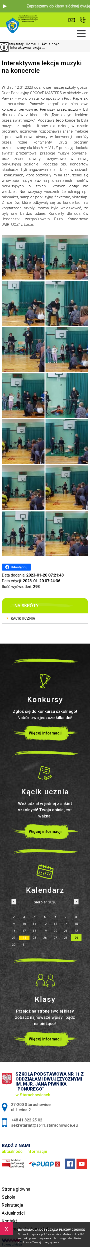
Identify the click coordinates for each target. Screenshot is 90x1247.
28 (66, 938)
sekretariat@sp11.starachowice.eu (72, 20)
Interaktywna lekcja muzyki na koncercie (42, 66)
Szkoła (8, 1197)
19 (45, 931)
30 (14, 945)
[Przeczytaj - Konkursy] (45, 680)
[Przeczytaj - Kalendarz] (45, 871)
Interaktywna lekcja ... (25, 47)
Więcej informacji (45, 733)
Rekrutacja (12, 1205)
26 (45, 938)
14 (66, 924)
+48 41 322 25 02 (81, 20)
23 (14, 938)
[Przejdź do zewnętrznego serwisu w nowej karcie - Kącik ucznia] (45, 773)
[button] (5, 6)
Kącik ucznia (23, 618)
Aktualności (49, 44)
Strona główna (16, 1189)
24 (24, 938)
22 (76, 931)
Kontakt (9, 1221)
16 (14, 931)
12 (45, 924)
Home (31, 44)
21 (66, 931)
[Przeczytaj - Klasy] (45, 980)
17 (24, 931)
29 (76, 938)
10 (24, 924)
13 (55, 924)
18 (34, 931)
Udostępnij (19, 567)
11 (34, 924)
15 (76, 924)
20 (55, 931)
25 (34, 938)
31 (24, 945)
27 (55, 938)
